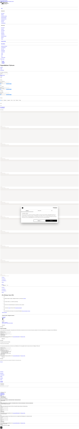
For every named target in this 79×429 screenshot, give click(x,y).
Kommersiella (6, 1)
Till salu (3, 277)
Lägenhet (8, 100)
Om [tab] (51, 210)
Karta (2, 284)
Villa (2, 100)
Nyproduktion (10, 1)
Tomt (12, 100)
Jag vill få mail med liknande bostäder (6, 351)
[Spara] (3, 321)
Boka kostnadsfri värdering (3, 0)
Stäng (8, 425)
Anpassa (39, 220)
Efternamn (1, 332)
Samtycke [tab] (27, 210)
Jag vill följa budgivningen (4, 352)
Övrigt (20, 100)
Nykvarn (3, 63)
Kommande (4, 289)
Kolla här (24, 298)
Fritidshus (5, 100)
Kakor (1, 395)
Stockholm (3, 62)
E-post (1, 333)
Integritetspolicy (2, 394)
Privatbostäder (2, 1)
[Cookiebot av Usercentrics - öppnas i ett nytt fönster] (53, 207)
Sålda (3, 282)
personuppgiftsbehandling (16, 336)
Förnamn (1, 331)
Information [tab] (39, 210)
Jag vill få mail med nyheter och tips (6, 353)
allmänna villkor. (23, 336)
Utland (13, 1)
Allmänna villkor (2, 393)
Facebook (1, 381)
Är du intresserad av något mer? (4, 350)
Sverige (3, 61)
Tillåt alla (51, 220)
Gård (14, 100)
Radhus (17, 100)
